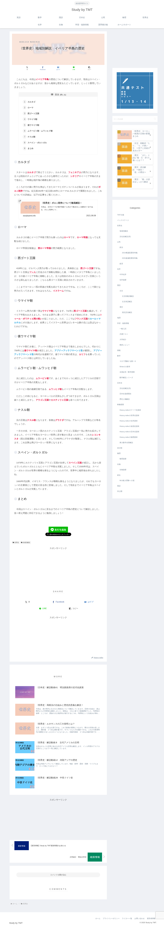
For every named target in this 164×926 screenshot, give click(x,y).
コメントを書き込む (58, 875)
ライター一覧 (127, 918)
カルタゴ (31, 102)
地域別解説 (26, 542)
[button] (89, 68)
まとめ (30, 148)
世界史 (17, 542)
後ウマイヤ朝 (33, 125)
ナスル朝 (31, 137)
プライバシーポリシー (111, 918)
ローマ (30, 107)
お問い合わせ (139, 918)
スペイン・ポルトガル (37, 142)
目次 (57, 94)
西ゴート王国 (33, 113)
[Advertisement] (58, 567)
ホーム (97, 918)
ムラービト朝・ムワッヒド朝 (40, 131)
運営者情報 (151, 918)
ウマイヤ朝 (32, 119)
